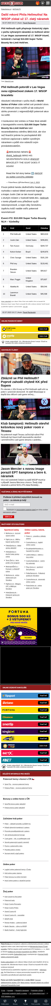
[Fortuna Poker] (18, 644)
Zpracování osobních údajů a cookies (14, 993)
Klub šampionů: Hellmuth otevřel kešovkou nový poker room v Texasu (25, 427)
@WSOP (34, 159)
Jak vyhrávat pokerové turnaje (15, 835)
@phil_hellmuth (14, 155)
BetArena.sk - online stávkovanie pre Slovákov (12, 577)
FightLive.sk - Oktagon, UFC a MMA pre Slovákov (13, 586)
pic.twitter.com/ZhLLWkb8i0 (19, 177)
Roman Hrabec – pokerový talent (16, 923)
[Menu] (48, 3)
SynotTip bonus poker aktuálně (15, 804)
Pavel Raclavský (29, 23)
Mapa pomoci (25, 983)
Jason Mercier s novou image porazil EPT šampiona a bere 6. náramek (24, 472)
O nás (3, 990)
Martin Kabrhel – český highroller (16, 930)
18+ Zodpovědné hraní (37, 993)
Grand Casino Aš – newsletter (15, 915)
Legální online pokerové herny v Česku (18, 869)
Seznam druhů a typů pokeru (14, 853)
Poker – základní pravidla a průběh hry (18, 824)
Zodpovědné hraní (20, 954)
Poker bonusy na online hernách (15, 877)
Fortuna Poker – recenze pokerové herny (18, 788)
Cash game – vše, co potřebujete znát (17, 839)
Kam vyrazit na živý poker (13, 897)
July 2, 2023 (35, 182)
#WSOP (39, 173)
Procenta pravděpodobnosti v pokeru (17, 831)
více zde (25, 306)
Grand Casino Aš (10, 911)
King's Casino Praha (11, 908)
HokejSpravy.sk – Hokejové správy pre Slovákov (13, 595)
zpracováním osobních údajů (26, 510)
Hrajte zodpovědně (6, 301)
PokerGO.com (9, 81)
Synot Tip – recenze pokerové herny (17, 784)
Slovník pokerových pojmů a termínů (17, 842)
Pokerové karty (10, 900)
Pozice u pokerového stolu (13, 846)
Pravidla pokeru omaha (12, 850)
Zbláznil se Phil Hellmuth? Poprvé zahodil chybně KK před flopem (24, 381)
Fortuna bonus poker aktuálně (15, 808)
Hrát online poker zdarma (13, 873)
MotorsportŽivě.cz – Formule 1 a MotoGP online (13, 569)
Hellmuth (44, 198)
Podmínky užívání (37, 990)
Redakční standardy (22, 990)
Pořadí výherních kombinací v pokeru (17, 827)
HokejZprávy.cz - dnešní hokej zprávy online (12, 554)
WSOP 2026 (9, 919)
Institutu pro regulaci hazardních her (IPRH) (22, 952)
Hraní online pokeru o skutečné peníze (18, 881)
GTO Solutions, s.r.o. (8, 996)
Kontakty (10, 990)
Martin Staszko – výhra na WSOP (16, 926)
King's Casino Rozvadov (13, 904)
